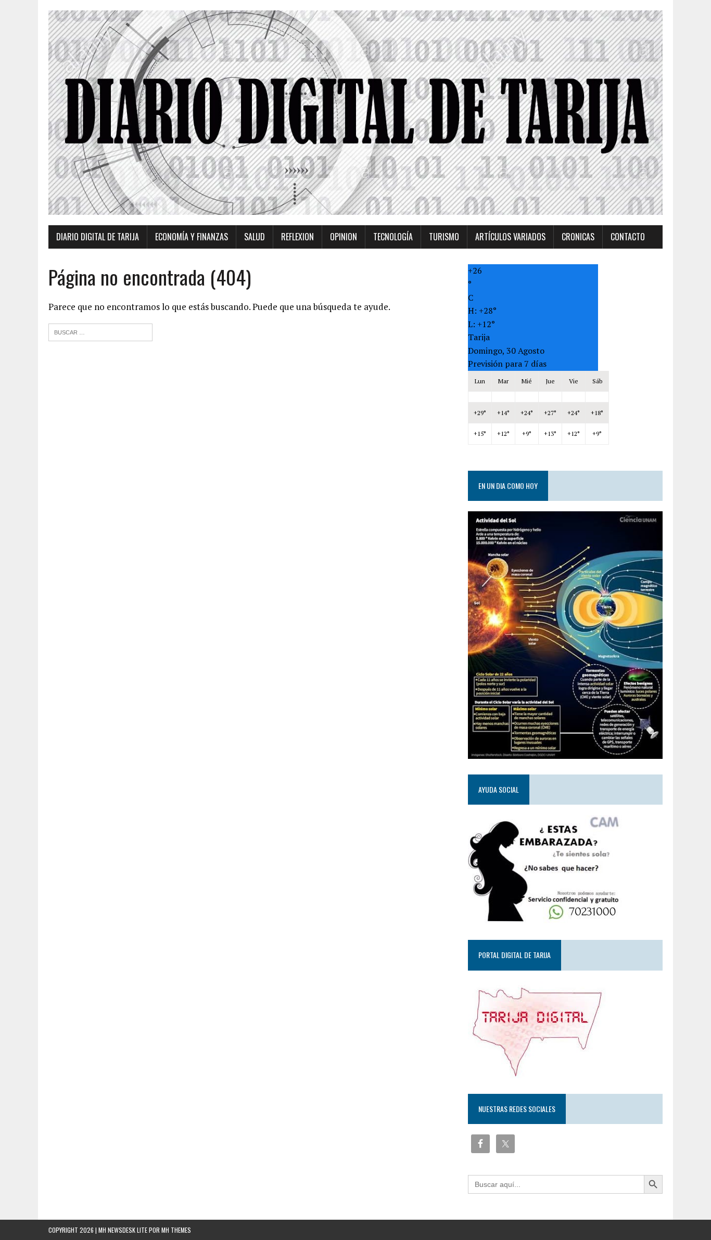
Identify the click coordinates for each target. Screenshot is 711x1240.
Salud (254, 236)
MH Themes (176, 1229)
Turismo (444, 236)
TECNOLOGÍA (393, 236)
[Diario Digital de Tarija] (355, 112)
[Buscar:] (100, 331)
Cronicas (578, 236)
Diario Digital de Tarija (97, 236)
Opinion (343, 236)
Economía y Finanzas (191, 236)
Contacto (628, 236)
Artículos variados (510, 236)
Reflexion (297, 236)
